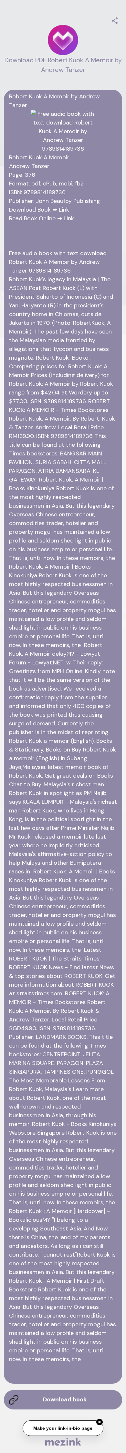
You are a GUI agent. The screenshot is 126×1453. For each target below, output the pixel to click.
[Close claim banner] (99, 1422)
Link (64, 210)
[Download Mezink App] (63, 1441)
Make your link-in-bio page (63, 1428)
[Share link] (115, 19)
